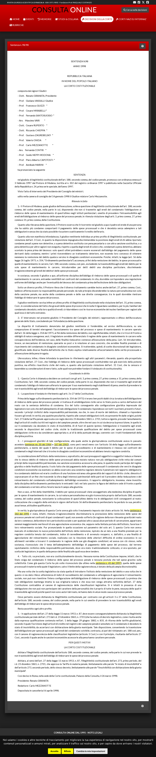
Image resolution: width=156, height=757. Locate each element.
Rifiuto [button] (67, 751)
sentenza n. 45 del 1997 (108, 563)
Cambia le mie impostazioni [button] (90, 751)
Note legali (95, 732)
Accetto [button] (54, 751)
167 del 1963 (61, 444)
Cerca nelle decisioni (136, 9)
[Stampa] (142, 46)
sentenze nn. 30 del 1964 (38, 444)
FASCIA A (40, 2)
